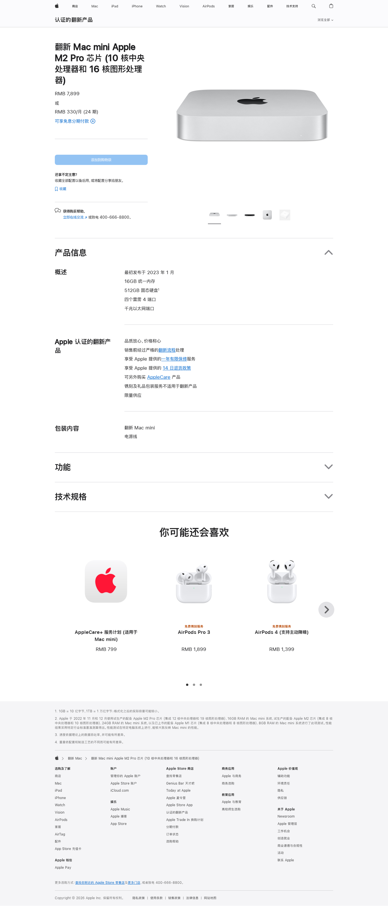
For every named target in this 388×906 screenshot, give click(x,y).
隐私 (281, 790)
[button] (313, 6)
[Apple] (57, 757)
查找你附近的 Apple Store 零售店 (100, 882)
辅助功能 (284, 776)
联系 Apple (286, 860)
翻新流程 (167, 349)
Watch (60, 805)
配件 (58, 841)
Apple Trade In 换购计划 (184, 820)
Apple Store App (179, 805)
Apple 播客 (118, 816)
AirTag (60, 834)
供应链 (282, 798)
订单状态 (172, 834)
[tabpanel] (252, 123)
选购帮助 (172, 841)
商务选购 (228, 783)
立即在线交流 (75, 217)
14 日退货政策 (177, 367)
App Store (118, 824)
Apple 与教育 (231, 802)
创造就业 (284, 838)
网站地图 (210, 898)
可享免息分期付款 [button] (79, 122)
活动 (281, 853)
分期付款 (172, 827)
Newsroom (286, 816)
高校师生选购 (231, 809)
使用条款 (156, 898)
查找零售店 (174, 776)
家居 (58, 827)
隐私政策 (138, 898)
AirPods (61, 820)
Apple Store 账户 (123, 783)
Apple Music (120, 809)
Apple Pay (63, 867)
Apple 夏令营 (176, 798)
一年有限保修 (174, 358)
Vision (59, 812)
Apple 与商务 (231, 776)
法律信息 (192, 898)
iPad (58, 790)
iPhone (60, 798)
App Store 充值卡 (68, 849)
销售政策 (174, 898)
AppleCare (158, 377)
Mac (58, 783)
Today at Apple (178, 790)
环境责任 (284, 783)
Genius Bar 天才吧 (180, 783)
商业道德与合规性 (290, 845)
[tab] (214, 215)
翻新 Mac (75, 758)
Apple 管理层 (287, 824)
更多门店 (134, 882)
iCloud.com (119, 790)
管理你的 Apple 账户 (125, 776)
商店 (58, 776)
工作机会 (284, 831)
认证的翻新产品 (74, 20)
